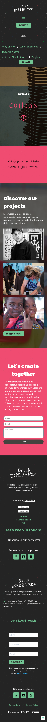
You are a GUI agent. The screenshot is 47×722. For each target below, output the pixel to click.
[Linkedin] (23, 557)
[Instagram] (16, 557)
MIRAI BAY (30, 500)
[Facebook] (31, 557)
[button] (23, 18)
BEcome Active (10, 52)
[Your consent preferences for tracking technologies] (43, 718)
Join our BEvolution (13, 57)
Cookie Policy (24, 511)
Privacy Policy (24, 507)
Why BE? (7, 46)
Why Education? (29, 46)
